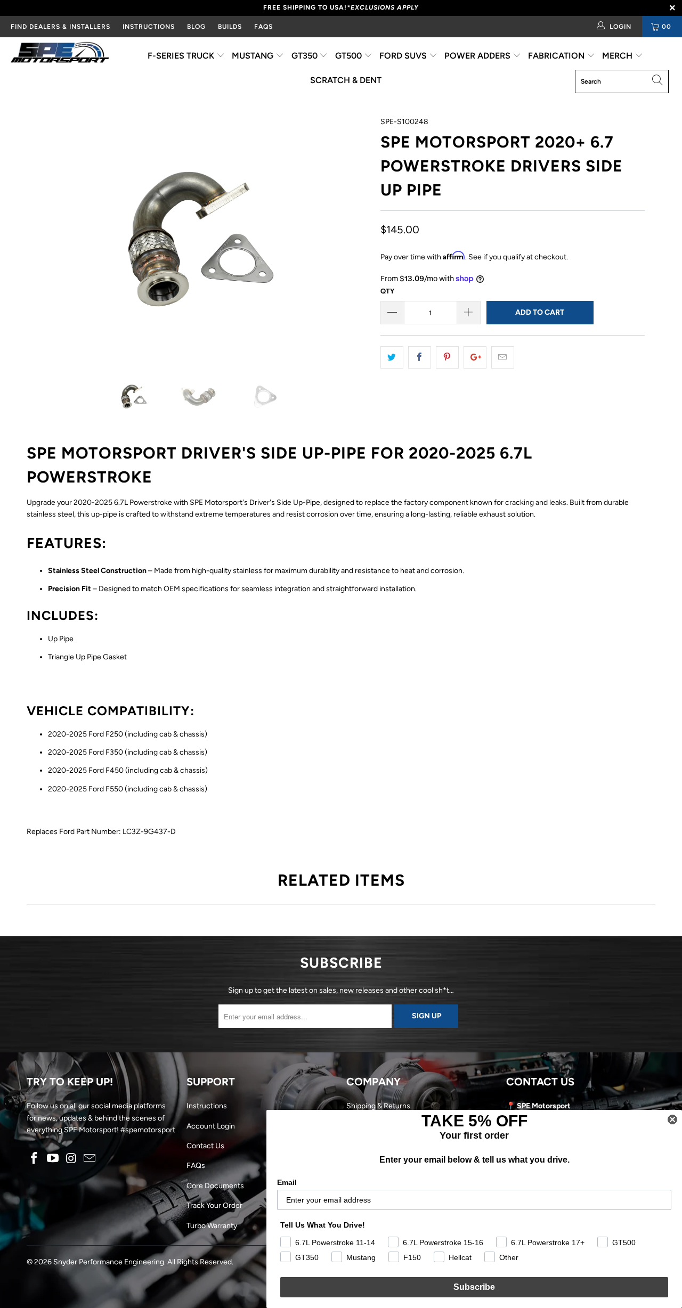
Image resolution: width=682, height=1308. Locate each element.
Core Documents (215, 1185)
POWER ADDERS (478, 56)
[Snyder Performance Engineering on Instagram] (71, 1159)
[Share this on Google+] (475, 357)
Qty (387, 291)
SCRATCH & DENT (345, 80)
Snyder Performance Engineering (108, 1261)
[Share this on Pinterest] (447, 357)
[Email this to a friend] (502, 357)
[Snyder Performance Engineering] (60, 54)
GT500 (349, 56)
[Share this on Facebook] (419, 357)
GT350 (305, 56)
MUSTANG (253, 56)
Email (287, 1182)
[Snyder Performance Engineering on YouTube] (53, 1159)
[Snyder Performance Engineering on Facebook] (35, 1159)
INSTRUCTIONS (149, 26)
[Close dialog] (672, 1119)
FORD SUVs (404, 56)
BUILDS (230, 26)
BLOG (196, 26)
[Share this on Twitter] (391, 357)
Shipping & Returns (378, 1105)
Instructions (206, 1105)
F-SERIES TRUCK (182, 56)
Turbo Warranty (211, 1225)
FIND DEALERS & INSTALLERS (60, 26)
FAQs (263, 26)
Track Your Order (214, 1205)
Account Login (210, 1126)
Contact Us (205, 1145)
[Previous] (45, 237)
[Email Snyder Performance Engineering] (90, 1159)
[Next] (351, 237)
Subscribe (474, 1286)
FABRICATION (557, 56)
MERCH (618, 56)
